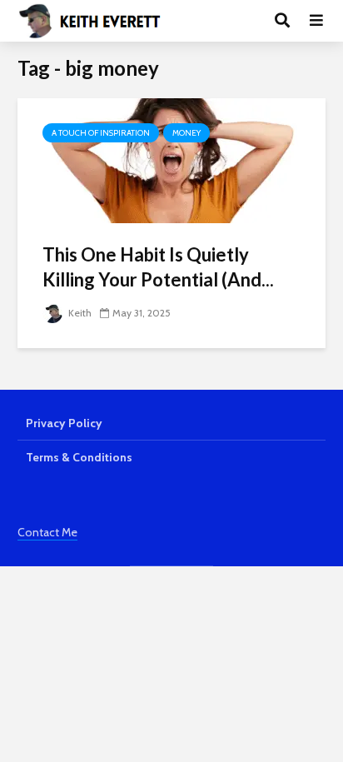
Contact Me (47, 532)
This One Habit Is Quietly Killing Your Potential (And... (158, 267)
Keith (79, 312)
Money (186, 132)
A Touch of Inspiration (101, 132)
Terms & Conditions (79, 457)
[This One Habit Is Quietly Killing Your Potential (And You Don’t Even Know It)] (171, 159)
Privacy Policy (64, 423)
